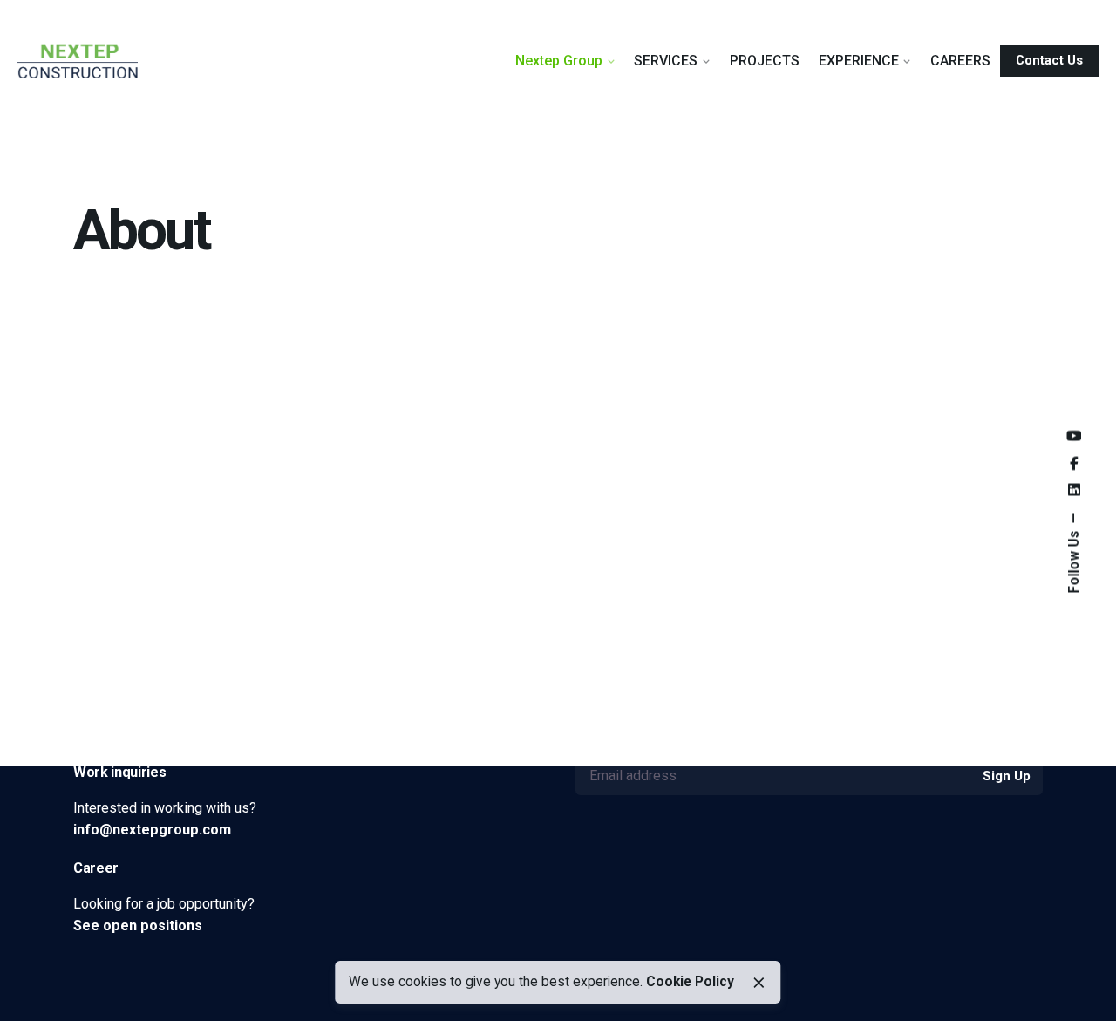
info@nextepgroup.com (152, 829)
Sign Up (1007, 776)
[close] (758, 982)
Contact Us (1049, 60)
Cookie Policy (690, 982)
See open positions (137, 925)
